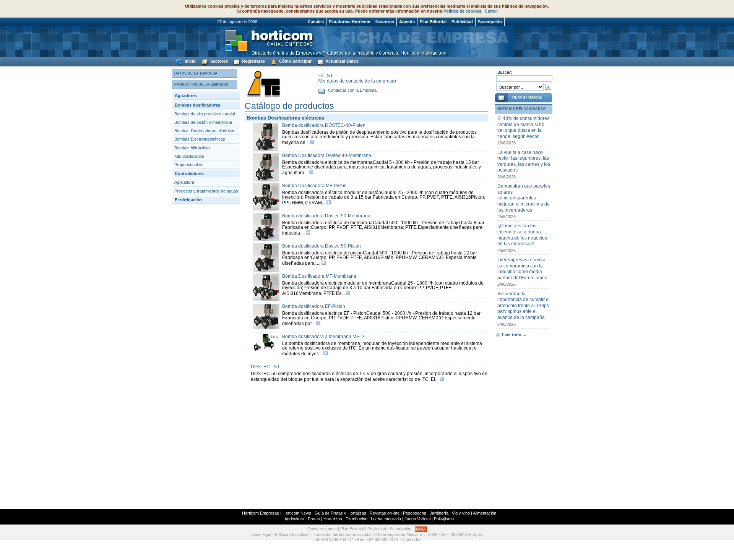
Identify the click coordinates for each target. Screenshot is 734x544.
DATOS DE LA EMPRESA (196, 73)
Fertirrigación (188, 200)
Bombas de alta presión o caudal (204, 114)
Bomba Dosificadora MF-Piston (314, 185)
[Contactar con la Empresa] (322, 90)
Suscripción (490, 21)
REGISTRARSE (527, 97)
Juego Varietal (417, 518)
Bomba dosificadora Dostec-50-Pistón (321, 246)
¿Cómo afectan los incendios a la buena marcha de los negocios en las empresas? (522, 234)
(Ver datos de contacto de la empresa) (356, 81)
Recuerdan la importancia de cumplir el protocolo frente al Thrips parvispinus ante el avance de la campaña (523, 305)
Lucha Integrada (386, 518)
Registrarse (253, 61)
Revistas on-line (384, 513)
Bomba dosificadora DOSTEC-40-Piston (323, 125)
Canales (316, 21)
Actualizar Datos (341, 61)
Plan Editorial (433, 21)
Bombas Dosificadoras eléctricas (204, 130)
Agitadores (186, 95)
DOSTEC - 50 (265, 366)
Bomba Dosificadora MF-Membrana (319, 276)
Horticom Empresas (260, 513)
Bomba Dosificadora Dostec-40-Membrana (326, 155)
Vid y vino (461, 513)
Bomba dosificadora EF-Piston (313, 306)
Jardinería (439, 513)
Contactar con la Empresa (352, 90)
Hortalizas (332, 518)
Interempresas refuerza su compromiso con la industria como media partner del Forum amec (522, 268)
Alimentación (484, 513)
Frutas (314, 518)
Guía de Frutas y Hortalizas (340, 513)
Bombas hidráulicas (192, 148)
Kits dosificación (189, 156)
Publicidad (462, 21)
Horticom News (297, 513)
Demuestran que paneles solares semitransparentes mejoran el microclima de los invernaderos (523, 197)
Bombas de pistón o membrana (203, 122)
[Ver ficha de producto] (312, 142)
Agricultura (184, 182)
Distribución (356, 518)
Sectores (218, 61)
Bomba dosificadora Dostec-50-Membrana (326, 216)
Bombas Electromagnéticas (199, 139)
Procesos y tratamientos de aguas (206, 191)
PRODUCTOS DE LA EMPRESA (201, 84)
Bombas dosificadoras (197, 105)
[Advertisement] (367, 453)
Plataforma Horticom (349, 21)
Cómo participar (295, 61)
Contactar (412, 539)
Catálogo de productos (289, 106)
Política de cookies (462, 11)
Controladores (189, 173)
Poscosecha (414, 513)
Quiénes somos (322, 528)
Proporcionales (188, 164)
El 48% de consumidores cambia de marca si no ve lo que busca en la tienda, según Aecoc (523, 127)
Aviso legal (261, 534)
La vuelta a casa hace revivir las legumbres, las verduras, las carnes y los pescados (523, 161)
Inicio (190, 61)
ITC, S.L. (326, 75)
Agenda (407, 21)
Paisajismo (444, 518)
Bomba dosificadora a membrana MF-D (323, 336)
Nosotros (384, 21)
